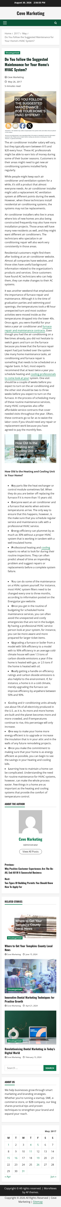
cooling (45, 547)
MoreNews (50, 1188)
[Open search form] (55, 23)
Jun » (53, 1176)
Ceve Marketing (30, 13)
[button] (5, 23)
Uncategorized (12, 52)
